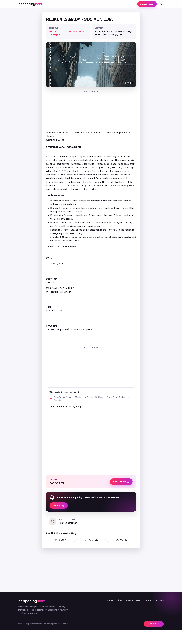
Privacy (160, 600)
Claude (123, 540)
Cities (119, 600)
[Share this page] (161, 4)
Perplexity (93, 540)
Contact (149, 600)
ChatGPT (62, 540)
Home (110, 600)
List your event (147, 4)
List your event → (153, 624)
